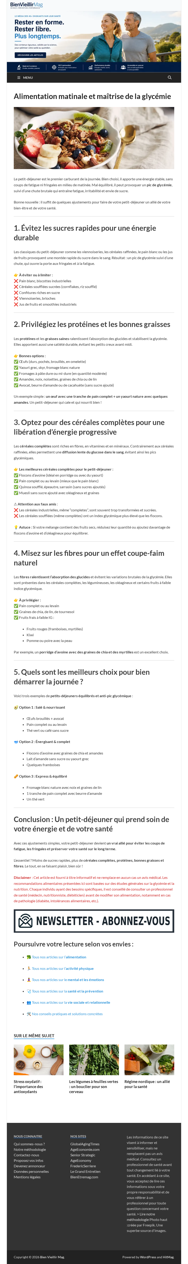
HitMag (168, 1257)
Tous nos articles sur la (67, 991)
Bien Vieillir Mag (52, 1257)
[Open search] (169, 77)
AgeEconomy (80, 1160)
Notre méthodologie (30, 1149)
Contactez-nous (26, 1155)
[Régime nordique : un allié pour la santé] (149, 1061)
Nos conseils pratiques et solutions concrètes (67, 1014)
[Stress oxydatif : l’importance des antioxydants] (39, 1061)
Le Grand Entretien (85, 1171)
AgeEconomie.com (85, 1149)
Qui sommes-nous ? (29, 1144)
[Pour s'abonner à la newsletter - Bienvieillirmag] (94, 931)
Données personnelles (31, 1171)
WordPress (148, 1257)
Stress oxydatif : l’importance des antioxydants (28, 1086)
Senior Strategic (82, 1155)
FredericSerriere (83, 1166)
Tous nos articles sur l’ (59, 957)
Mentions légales (27, 1177)
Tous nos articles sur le (68, 979)
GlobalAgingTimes (85, 1144)
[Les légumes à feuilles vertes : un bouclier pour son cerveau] (94, 1061)
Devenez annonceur (29, 1166)
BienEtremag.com (84, 1177)
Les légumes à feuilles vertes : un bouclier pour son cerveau (93, 1086)
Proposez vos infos (28, 1160)
